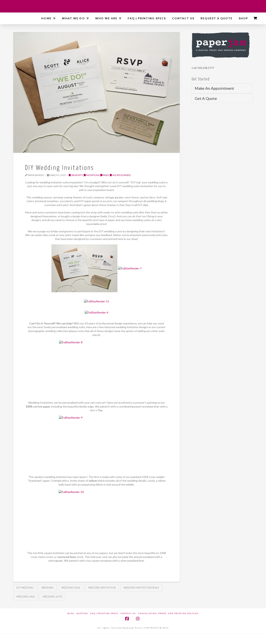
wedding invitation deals (141, 587)
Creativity (76, 175)
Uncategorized (121, 175)
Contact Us (128, 613)
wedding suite (53, 596)
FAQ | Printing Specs (104, 613)
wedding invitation (102, 587)
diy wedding (24, 587)
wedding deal (70, 587)
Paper (105, 175)
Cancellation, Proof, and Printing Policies (168, 613)
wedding (47, 587)
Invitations (92, 175)
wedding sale (25, 596)
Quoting (82, 613)
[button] (255, 18)
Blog (71, 613)
